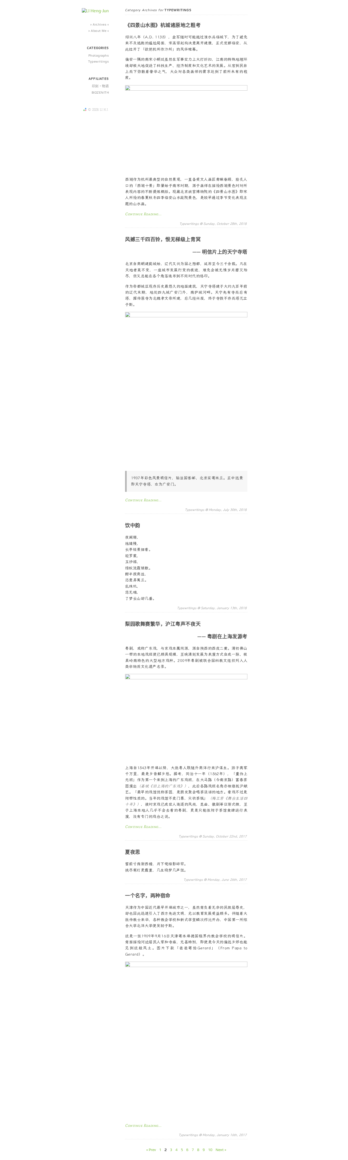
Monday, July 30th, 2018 (228, 510)
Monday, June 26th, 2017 (227, 880)
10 (210, 1149)
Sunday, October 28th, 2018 (225, 224)
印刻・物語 (100, 86)
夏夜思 (132, 852)
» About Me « (98, 31)
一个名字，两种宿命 (147, 895)
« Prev (151, 1149)
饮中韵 (132, 525)
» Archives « (99, 24)
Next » (221, 1149)
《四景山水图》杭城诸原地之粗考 (163, 25)
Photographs (98, 55)
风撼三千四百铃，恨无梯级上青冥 (163, 239)
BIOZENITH (100, 92)
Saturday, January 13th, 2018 (224, 608)
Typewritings (98, 61)
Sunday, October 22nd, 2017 (225, 836)
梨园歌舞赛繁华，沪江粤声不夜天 (163, 624)
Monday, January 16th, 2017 (225, 1135)
